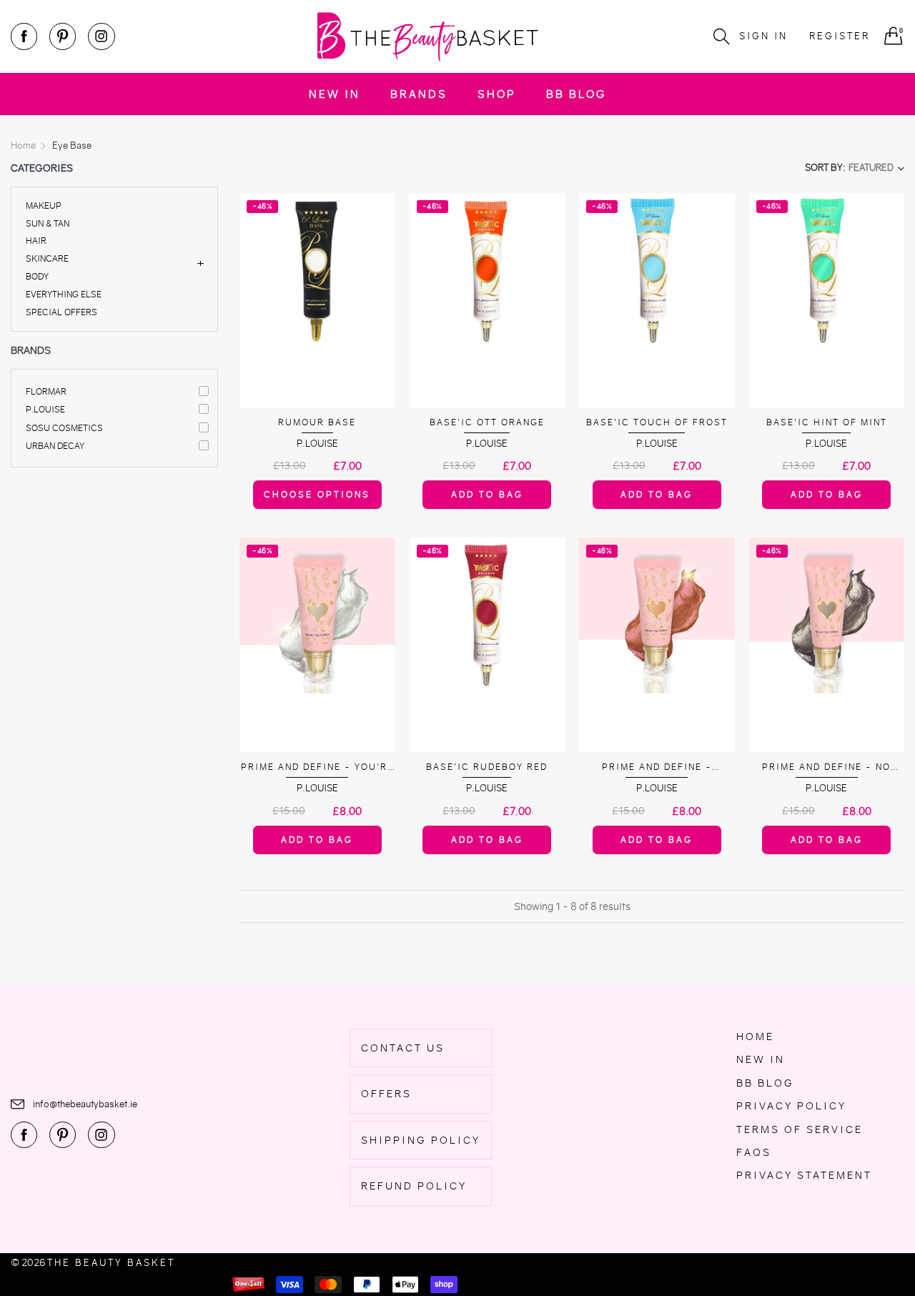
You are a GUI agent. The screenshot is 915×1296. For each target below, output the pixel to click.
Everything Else (64, 294)
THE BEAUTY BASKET (111, 1263)
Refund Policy (414, 1185)
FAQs (753, 1152)
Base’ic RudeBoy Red (487, 766)
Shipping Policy (420, 1140)
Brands (418, 94)
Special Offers (61, 311)
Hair (36, 240)
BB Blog (576, 94)
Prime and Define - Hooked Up (657, 767)
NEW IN (334, 94)
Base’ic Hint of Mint (826, 422)
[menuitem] (334, 94)
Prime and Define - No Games (826, 767)
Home (755, 1036)
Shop (497, 94)
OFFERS (386, 1093)
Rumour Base (317, 422)
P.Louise (45, 409)
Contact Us (403, 1048)
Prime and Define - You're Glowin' (317, 767)
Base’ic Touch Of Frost (657, 422)
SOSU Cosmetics (64, 427)
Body (37, 276)
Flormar (46, 391)
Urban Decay (55, 445)
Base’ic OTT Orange (487, 422)
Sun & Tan (47, 223)
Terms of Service (799, 1129)
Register (839, 36)
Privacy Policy (791, 1105)
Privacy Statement (804, 1175)
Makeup (43, 206)
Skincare (47, 258)
